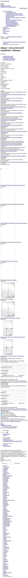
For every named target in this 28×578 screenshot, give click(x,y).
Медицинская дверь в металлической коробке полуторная (14, 162)
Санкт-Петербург (7, 540)
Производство (6, 434)
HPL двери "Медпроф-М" (9, 59)
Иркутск (5, 491)
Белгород (5, 471)
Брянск (5, 474)
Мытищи (5, 514)
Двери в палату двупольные (7, 299)
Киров (4, 498)
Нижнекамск (6, 519)
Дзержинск (5, 486)
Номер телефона (4, 370)
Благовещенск (6, 473)
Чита (4, 570)
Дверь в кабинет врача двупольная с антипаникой (12, 204)
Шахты (5, 571)
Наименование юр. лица (6, 367)
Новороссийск (6, 524)
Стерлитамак (6, 548)
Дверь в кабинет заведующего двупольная (10, 318)
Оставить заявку (23, 8)
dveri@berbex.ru (12, 7)
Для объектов (6, 438)
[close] (0, 432)
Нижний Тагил (6, 522)
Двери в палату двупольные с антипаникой (11, 242)
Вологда (5, 482)
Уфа (4, 562)
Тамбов (5, 553)
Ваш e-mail (3, 398)
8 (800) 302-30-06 (5, 7)
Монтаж (5, 435)
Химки (5, 565)
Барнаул (5, 470)
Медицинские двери (8, 57)
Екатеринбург (6, 487)
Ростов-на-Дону (7, 537)
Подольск (5, 534)
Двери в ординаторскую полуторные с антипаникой (13, 337)
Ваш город (17, 463)
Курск (4, 507)
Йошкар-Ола (6, 492)
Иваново (5, 489)
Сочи (4, 545)
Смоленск (5, 544)
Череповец (5, 568)
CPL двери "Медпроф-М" (9, 58)
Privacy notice (4, 432)
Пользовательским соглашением (19, 381)
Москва (5, 512)
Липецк (5, 508)
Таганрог (5, 551)
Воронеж (5, 484)
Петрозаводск (6, 533)
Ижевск (5, 490)
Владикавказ (6, 478)
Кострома (5, 502)
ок (1, 422)
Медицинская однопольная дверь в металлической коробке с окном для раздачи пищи (12, 150)
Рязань (4, 538)
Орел (4, 528)
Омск (4, 527)
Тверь (4, 554)
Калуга (5, 496)
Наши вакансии (7, 446)
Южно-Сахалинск (7, 572)
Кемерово (5, 497)
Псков (4, 535)
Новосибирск (6, 525)
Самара (5, 539)
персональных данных (6, 381)
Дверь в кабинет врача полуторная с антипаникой (12, 356)
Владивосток (6, 476)
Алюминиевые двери (8, 56)
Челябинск (5, 567)
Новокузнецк (6, 523)
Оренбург (5, 529)
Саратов (5, 543)
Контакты (5, 444)
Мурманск (5, 513)
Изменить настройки (16, 421)
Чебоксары (5, 566)
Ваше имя (3, 392)
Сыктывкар (6, 550)
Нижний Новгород (7, 521)
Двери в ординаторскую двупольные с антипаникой (13, 185)
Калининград (6, 495)
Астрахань (5, 468)
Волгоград (5, 480)
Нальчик (5, 517)
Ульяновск (5, 561)
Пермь (4, 532)
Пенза (4, 530)
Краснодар (5, 503)
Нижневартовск (7, 518)
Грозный (5, 485)
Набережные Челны (8, 516)
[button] (2, 9)
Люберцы (5, 510)
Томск (4, 556)
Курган (5, 506)
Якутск (5, 573)
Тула (4, 557)
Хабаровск (5, 564)
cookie (11, 420)
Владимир (5, 479)
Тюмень (5, 559)
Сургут (5, 549)
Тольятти (5, 555)
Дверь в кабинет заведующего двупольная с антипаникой (14, 223)
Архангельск (6, 467)
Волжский (5, 481)
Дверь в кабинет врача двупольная (9, 280)
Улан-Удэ (5, 560)
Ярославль (5, 575)
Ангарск (5, 465)
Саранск (5, 541)
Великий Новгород (7, 475)
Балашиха (5, 469)
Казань (4, 494)
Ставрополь (6, 546)
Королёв (5, 501)
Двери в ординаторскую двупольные (9, 261)
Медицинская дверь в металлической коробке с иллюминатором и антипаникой (11, 119)
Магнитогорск (6, 511)
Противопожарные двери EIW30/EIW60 (12, 441)
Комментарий (4, 373)
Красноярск (6, 505)
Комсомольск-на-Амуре (8, 500)
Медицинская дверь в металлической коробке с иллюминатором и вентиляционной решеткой (11, 144)
